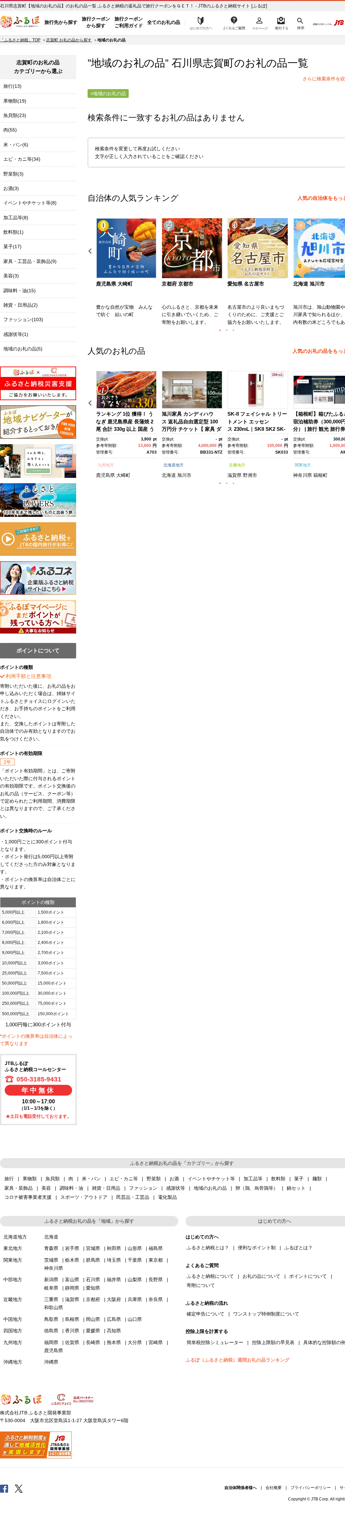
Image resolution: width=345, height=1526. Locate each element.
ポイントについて (308, 1276)
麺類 (317, 1178)
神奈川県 (302, 475)
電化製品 (167, 1197)
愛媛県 (93, 1330)
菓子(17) (12, 246)
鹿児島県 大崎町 (114, 284)
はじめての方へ (199, 22)
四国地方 (12, 1330)
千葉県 (135, 1260)
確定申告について (205, 1314)
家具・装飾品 (18, 1188)
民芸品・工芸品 (132, 1197)
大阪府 (114, 1299)
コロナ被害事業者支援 (28, 1197)
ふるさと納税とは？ (208, 1247)
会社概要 (273, 1487)
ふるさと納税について (210, 1276)
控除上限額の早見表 (273, 1342)
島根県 (72, 1319)
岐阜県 (51, 1288)
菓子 (299, 1178)
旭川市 (184, 475)
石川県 (93, 1279)
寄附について (201, 1285)
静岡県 (72, 1288)
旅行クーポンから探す (96, 22)
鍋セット (296, 1188)
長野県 (156, 1279)
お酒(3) (11, 188)
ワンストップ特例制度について (266, 1314)
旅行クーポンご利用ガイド (129, 22)
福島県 (156, 1248)
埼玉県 (114, 1260)
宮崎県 (156, 1342)
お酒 (174, 1178)
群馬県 (93, 1260)
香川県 (72, 1330)
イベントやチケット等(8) (30, 202)
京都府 (93, 1299)
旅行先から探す (60, 22)
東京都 (156, 1260)
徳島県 (51, 1330)
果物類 (30, 1178)
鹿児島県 (105, 475)
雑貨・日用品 (106, 1188)
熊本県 (114, 1342)
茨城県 (51, 1260)
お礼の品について (261, 1276)
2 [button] (226, 330)
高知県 (114, 1330)
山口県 (135, 1319)
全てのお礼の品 (163, 22)
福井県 (114, 1279)
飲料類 (278, 1178)
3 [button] (233, 330)
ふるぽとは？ (298, 1247)
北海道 (169, 475)
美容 (46, 1188)
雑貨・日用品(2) (20, 305)
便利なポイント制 (257, 1247)
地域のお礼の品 (210, 1188)
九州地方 (106, 465)
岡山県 (93, 1319)
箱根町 (320, 475)
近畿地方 (237, 465)
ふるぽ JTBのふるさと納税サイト (20, 22)
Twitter (19, 1488)
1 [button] (220, 330)
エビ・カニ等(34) (21, 159)
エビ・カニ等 (123, 1178)
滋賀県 (234, 475)
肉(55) (10, 129)
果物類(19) (14, 101)
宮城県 (93, 1248)
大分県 (135, 1342)
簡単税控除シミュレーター (215, 1342)
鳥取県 (51, 1319)
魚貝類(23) (14, 115)
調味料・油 (71, 1188)
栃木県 (72, 1260)
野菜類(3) (13, 174)
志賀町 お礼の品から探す (69, 40)
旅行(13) (12, 86)
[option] (127, 274)
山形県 (135, 1248)
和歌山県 (53, 1307)
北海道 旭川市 (309, 284)
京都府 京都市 (177, 284)
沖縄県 (51, 1362)
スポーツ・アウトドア (83, 1197)
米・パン (91, 1178)
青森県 (51, 1248)
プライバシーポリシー (310, 1487)
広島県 (114, 1319)
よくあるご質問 (234, 22)
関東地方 (303, 465)
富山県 (72, 1279)
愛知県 (93, 1288)
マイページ (260, 22)
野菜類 (154, 1178)
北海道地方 (173, 465)
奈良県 (156, 1299)
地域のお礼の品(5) (22, 348)
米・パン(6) (15, 144)
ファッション (143, 1188)
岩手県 (72, 1248)
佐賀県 (72, 1342)
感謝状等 (175, 1188)
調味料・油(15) (19, 290)
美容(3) (11, 275)
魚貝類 (52, 1178)
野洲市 (250, 475)
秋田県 (114, 1248)
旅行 (9, 1178)
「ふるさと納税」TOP (20, 40)
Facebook (4, 1488)
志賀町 (218, 63)
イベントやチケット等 (211, 1178)
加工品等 (253, 1178)
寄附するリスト (281, 22)
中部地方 (12, 1279)
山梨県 (135, 1279)
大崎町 (123, 475)
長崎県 (93, 1342)
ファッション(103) (23, 319)
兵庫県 (135, 1299)
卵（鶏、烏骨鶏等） (257, 1188)
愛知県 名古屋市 (245, 284)
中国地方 (12, 1319)
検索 (300, 22)
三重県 (51, 1299)
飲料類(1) (13, 232)
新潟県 (51, 1279)
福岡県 (51, 1342)
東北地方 (12, 1248)
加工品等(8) (15, 217)
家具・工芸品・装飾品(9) (30, 261)
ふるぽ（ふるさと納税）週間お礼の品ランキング (237, 1360)
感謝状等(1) (15, 334)
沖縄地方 (12, 1362)
